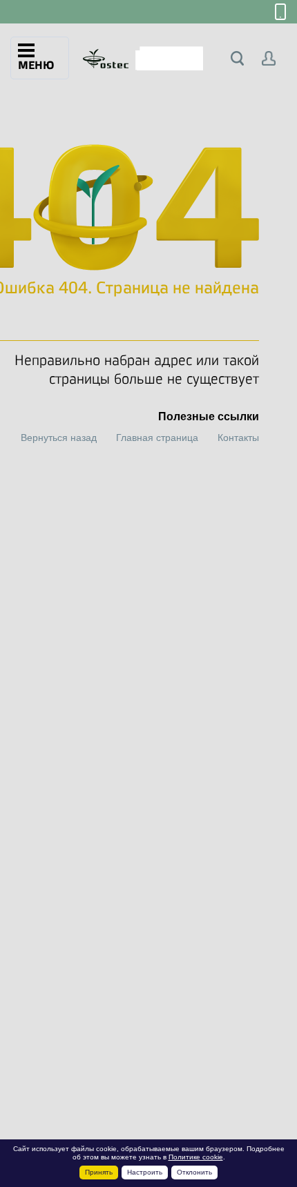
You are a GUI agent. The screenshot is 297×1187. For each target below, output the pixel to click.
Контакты (238, 437)
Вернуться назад (59, 437)
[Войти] (269, 58)
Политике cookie (196, 1157)
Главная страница (157, 437)
